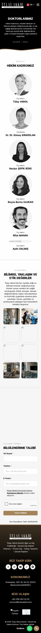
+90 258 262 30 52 (20, 599)
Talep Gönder (20, 513)
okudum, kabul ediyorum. (21, 493)
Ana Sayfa (16, 42)
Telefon (7, 466)
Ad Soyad (8, 453)
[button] (30, 4)
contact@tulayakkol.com (20, 602)
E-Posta (7, 478)
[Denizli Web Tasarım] (20, 628)
